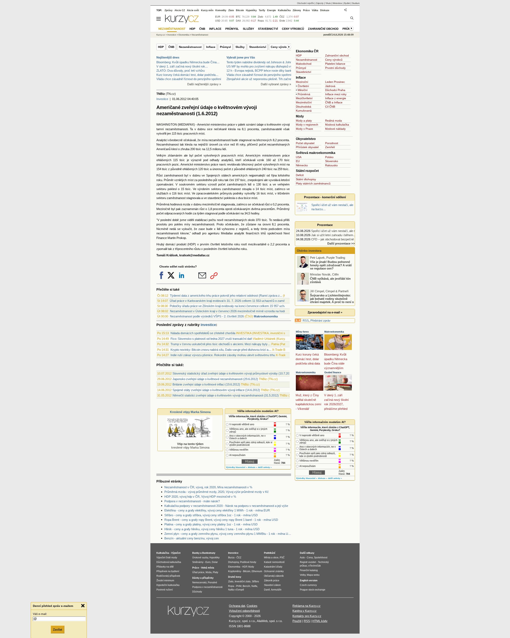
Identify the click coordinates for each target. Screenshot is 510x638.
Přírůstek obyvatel (307, 147)
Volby (303, 575)
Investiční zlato (243, 581)
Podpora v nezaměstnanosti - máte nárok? (192, 501)
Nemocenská (199, 582)
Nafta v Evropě (236, 589)
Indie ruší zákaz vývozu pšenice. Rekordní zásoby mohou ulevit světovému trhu (223, 355)
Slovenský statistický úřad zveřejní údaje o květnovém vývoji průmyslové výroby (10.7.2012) (233, 373)
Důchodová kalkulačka (168, 562)
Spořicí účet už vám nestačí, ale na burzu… (339, 231)
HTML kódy (320, 621)
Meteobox (337, 3)
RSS (306, 320)
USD (217, 20)
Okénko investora (308, 250)
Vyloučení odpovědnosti (244, 610)
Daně (267, 589)
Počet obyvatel (305, 143)
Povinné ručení (164, 589)
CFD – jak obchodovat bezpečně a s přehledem (342, 239)
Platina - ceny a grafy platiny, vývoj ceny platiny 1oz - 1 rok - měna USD (211, 524)
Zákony (297, 10)
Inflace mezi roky (335, 94)
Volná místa (207, 567)
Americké (203, 124)
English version (308, 580)
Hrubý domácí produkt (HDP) (176, 244)
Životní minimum (165, 580)
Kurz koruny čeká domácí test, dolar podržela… (187, 74)
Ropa (261, 20)
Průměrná (304, 94)
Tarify (262, 10)
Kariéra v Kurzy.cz (304, 610)
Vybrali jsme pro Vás (241, 57)
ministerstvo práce (223, 124)
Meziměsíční (304, 102)
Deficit (300, 175)
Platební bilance (335, 63)
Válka (315, 10)
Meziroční (302, 81)
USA (298, 157)
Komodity (220, 10)
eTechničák (314, 565)
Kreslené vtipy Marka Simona (190, 412)
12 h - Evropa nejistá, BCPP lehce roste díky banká (260, 70)
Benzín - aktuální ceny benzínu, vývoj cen (191, 538)
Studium (356, 3)
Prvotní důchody (335, 67)
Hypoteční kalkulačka (167, 585)
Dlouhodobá (303, 106)
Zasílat (57, 629)
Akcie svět (193, 10)
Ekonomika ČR (307, 51)
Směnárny (197, 562)
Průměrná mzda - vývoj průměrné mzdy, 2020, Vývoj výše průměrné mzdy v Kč (216, 491)
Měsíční (303, 90)
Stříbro (255, 581)
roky (242, 144)
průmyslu (226, 193)
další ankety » (265, 467)
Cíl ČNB (330, 106)
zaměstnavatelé (271, 129)
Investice (162, 99)
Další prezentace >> (341, 243)
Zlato (260, 16)
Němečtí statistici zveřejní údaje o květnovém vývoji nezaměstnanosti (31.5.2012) (226, 395)
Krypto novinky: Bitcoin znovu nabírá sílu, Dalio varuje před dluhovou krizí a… (221, 349)
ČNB (171, 47)
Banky (196, 553)
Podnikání (269, 553)
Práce (306, 10)
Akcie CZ (180, 10)
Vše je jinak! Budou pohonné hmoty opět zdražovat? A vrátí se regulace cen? (331, 265)
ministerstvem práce (276, 155)
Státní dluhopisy (306, 179)
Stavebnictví (257, 47)
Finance (161, 238)
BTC (238, 16)
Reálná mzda (333, 120)
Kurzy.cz (160, 35)
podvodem (275, 229)
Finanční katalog (309, 570)
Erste (282, 20)
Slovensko (331, 161)
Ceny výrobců (280, 47)
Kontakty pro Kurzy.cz (306, 616)
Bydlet (347, 3)
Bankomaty (208, 553)
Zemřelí (330, 147)
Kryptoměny (234, 571)
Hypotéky (251, 10)
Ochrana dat (237, 605)
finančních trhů (256, 233)
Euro (208, 562)
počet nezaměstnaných (274, 144)
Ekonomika (183, 35)
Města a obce (271, 557)
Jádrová (330, 86)
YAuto (328, 3)
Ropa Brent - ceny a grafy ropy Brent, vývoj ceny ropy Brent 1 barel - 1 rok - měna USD (221, 519)
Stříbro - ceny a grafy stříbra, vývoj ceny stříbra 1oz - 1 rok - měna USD (211, 515)
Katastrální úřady (273, 566)
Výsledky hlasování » (236, 467)
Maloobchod (303, 63)
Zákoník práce (271, 580)
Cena (310, 557)
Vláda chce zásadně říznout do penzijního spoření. (189, 79)
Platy (215, 572)
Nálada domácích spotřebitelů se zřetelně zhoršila (203, 333)
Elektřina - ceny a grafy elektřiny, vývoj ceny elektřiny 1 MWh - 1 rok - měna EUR (217, 510)
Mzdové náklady (335, 128)
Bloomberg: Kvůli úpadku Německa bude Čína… (188, 62)
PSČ (282, 557)
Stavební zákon (272, 585)
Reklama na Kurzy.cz (306, 605)
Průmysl (225, 47)
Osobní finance (332, 372)
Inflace (210, 47)
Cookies (252, 605)
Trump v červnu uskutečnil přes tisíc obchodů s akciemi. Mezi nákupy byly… (221, 344)
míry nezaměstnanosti (199, 224)
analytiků (227, 160)
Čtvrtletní (303, 86)
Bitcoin (240, 10)
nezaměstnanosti (176, 129)
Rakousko (331, 165)
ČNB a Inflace (333, 102)
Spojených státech (218, 175)
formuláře (276, 589)
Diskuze (324, 10)
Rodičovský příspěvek (168, 576)
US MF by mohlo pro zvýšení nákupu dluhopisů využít (262, 66)
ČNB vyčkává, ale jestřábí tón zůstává (330, 280)
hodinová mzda (180, 204)
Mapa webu (313, 575)
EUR (217, 16)
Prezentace (325, 225)
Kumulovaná (304, 110)
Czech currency (308, 585)
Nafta (254, 586)
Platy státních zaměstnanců (313, 183)
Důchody (197, 591)
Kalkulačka (284, 10)
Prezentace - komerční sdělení (325, 197)
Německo (302, 165)
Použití (296, 621)
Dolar (215, 562)
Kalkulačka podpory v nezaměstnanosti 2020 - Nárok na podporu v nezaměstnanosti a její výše (226, 505)
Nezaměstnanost (190, 47)
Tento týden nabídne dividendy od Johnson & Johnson (261, 62)
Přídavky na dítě (165, 566)
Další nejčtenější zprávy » (204, 84)
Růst (159, 175)
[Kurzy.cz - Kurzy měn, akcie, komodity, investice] (182, 22)
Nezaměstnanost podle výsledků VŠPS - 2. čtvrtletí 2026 (207, 316)
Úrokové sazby (200, 557)
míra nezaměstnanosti (216, 140)
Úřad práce (198, 572)
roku (159, 180)
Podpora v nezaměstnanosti (207, 587)
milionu (217, 149)
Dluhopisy (233, 562)
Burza (231, 557)
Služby (240, 47)
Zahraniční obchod (337, 55)
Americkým (253, 155)
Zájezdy (320, 3)
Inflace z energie (335, 98)
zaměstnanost (231, 189)
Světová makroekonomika (315, 153)
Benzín (246, 586)
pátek (241, 124)
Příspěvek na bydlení (167, 571)
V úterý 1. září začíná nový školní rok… (182, 66)
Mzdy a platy (304, 120)
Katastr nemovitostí (274, 562)
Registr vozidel (308, 562)
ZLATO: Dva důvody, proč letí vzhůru (180, 70)
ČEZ (282, 16)
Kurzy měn (207, 10)
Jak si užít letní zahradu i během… (333, 235)
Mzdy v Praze (304, 128)
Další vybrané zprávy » (276, 84)
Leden (329, 81)
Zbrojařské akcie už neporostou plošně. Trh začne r (260, 79)
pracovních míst (193, 133)
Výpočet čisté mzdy (166, 557)
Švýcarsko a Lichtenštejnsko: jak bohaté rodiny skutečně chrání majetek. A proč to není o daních (326, 300)
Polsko (329, 157)
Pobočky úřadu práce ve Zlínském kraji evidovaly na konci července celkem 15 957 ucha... (229, 306)
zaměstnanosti (173, 175)
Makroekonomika (266, 316)
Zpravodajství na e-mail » (325, 312)
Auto (302, 557)
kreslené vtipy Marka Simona (190, 445)
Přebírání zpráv (320, 320)
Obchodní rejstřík (305, 3)
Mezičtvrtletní (304, 98)
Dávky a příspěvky (203, 578)
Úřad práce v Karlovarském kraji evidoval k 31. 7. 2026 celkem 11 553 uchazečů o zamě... (228, 300)
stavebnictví (215, 198)
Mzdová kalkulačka (337, 124)
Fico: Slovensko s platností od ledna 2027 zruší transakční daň (211, 338)
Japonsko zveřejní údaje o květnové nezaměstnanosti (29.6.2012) (215, 379)
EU (298, 161)
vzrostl (212, 184)
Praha (341, 90)
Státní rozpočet (307, 170)
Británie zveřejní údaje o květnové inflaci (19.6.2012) (206, 384)
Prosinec (339, 81)
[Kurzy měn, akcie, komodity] (189, 613)
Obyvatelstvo (306, 139)
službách (162, 193)
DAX (238, 20)
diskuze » (252, 467)
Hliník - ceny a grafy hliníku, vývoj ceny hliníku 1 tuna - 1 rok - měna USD (212, 529)
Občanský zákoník (274, 576)
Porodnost (331, 143)
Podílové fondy (248, 562)
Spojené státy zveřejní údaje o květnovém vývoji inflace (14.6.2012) (216, 390)
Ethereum (257, 571)
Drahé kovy (234, 577)
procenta (253, 129)
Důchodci (331, 90)
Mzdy (300, 116)
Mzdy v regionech (307, 124)
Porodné (212, 582)
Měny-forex (302, 331)
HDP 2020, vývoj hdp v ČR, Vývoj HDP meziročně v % (200, 496)
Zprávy (169, 10)
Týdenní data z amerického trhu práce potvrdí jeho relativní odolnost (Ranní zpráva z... (226, 295)
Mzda (209, 572)
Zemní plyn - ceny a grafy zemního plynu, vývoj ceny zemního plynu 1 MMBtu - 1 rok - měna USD (227, 533)
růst (267, 204)
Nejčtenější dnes (167, 57)
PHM (238, 586)
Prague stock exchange (312, 589)
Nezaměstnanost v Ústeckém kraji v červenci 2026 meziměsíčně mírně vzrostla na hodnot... (230, 311)
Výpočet (175, 553)
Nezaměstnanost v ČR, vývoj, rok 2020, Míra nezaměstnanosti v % (208, 487)
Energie (271, 10)
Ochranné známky (274, 571)
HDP (161, 47)
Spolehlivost (320, 557)
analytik (239, 233)
